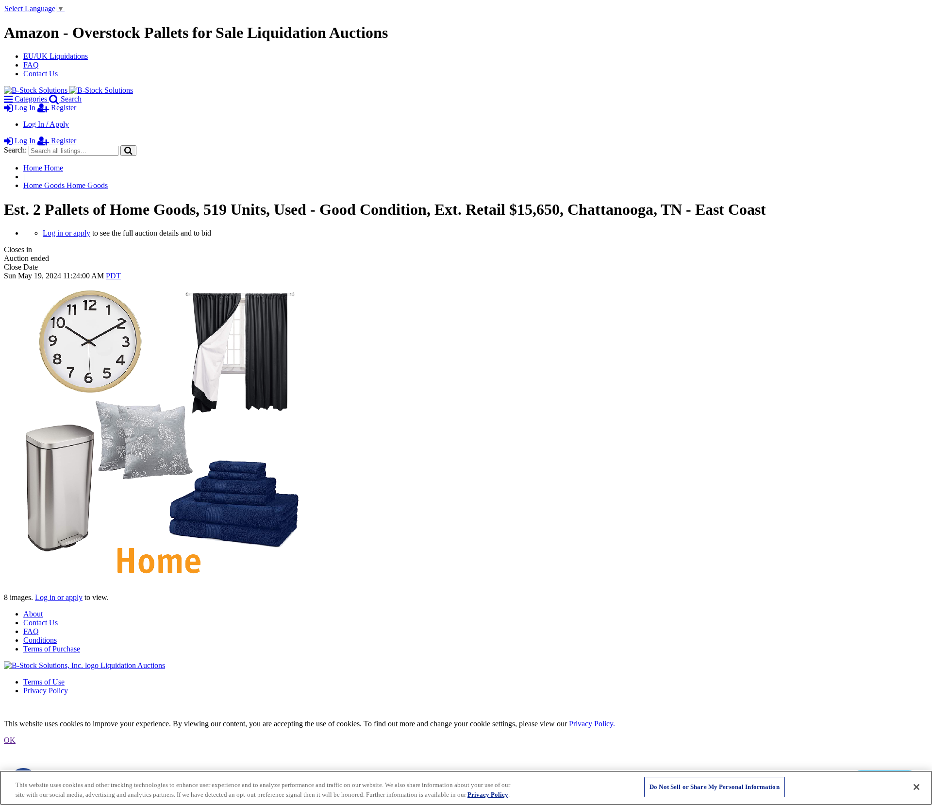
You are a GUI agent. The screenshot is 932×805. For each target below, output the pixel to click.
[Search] (128, 150)
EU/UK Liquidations (55, 56)
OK (10, 740)
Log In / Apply (46, 124)
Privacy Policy (45, 690)
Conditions (40, 640)
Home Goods (65, 185)
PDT (113, 276)
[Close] (916, 787)
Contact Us (40, 73)
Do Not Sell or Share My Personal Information (714, 786)
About (33, 614)
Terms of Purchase (51, 649)
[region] (466, 788)
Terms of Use (44, 682)
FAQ (31, 65)
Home (43, 168)
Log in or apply (66, 233)
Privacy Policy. (592, 723)
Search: (15, 150)
